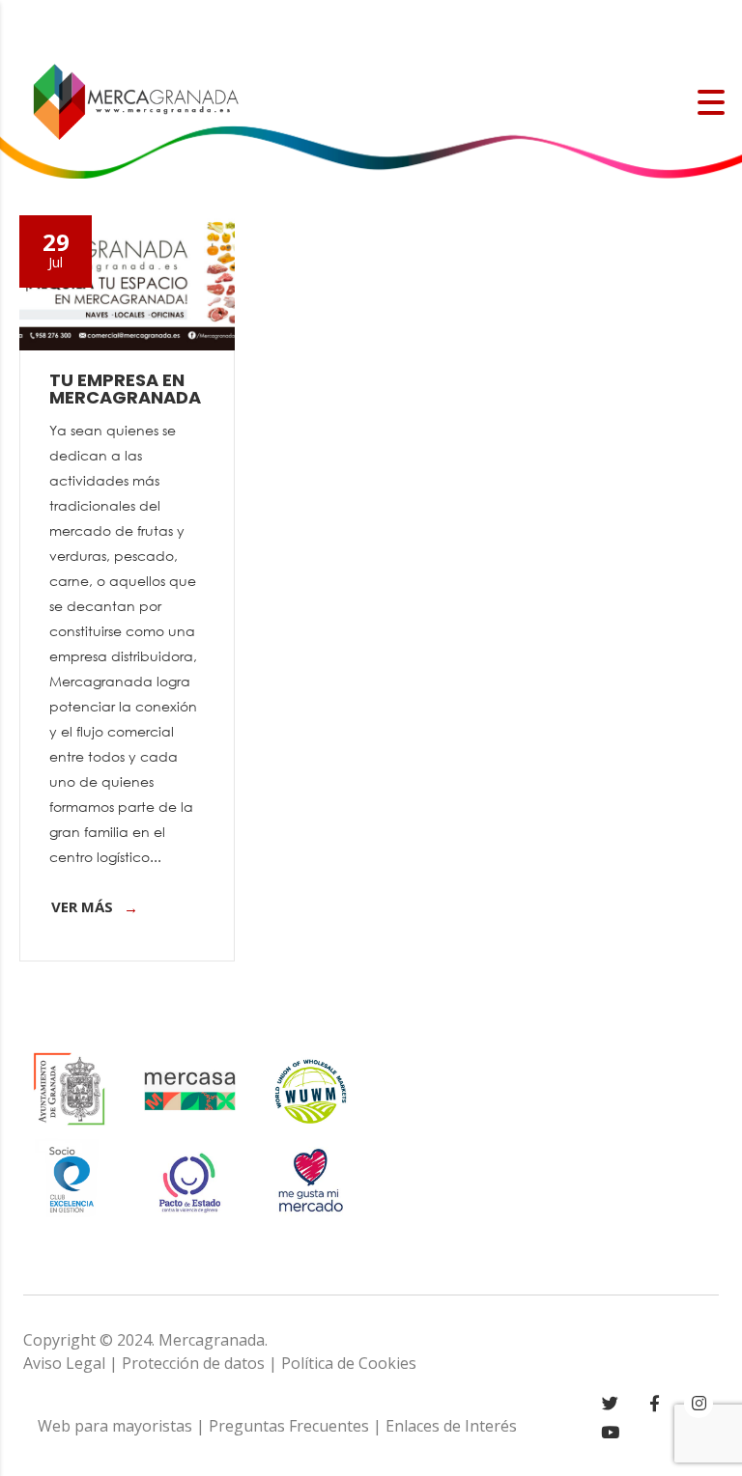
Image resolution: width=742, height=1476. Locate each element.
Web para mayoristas (115, 1425)
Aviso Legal (64, 1363)
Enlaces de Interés (451, 1425)
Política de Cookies (348, 1363)
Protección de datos (193, 1363)
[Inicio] (135, 100)
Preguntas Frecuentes (289, 1425)
